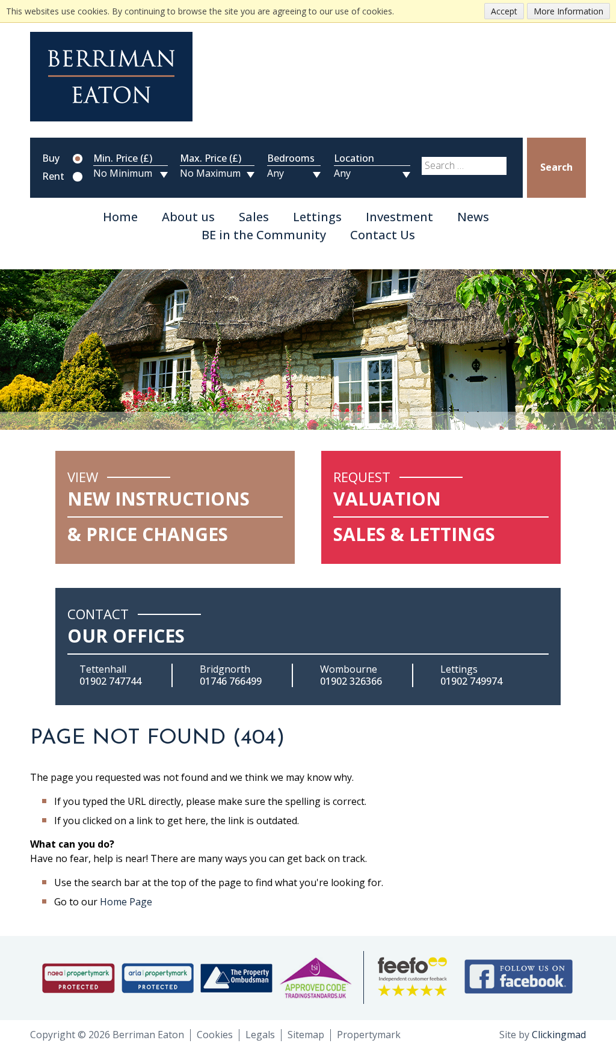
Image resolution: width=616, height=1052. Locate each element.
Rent (53, 177)
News (473, 217)
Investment (399, 217)
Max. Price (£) (210, 159)
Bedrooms (291, 159)
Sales (254, 217)
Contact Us (382, 235)
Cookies (215, 1034)
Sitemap (306, 1034)
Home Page (126, 901)
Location (354, 159)
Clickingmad (559, 1034)
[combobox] (464, 166)
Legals (260, 1034)
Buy (51, 159)
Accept (504, 11)
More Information (568, 11)
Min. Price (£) (122, 159)
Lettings (317, 217)
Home (120, 217)
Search (556, 167)
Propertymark (369, 1034)
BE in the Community (264, 235)
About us (188, 217)
